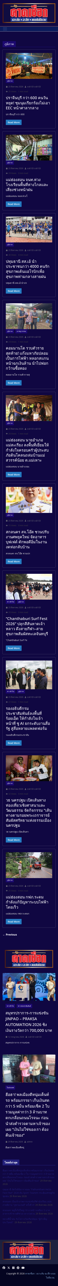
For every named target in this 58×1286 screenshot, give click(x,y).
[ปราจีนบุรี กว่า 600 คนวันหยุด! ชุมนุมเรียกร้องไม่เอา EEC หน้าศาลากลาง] (29, 66)
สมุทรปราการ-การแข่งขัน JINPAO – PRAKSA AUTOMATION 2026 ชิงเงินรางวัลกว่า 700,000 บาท (28, 1021)
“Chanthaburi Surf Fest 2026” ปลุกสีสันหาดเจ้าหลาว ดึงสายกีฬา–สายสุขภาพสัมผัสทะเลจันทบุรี (27, 626)
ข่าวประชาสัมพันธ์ (24, 1006)
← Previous (10, 934)
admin (30, 1141)
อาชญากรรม (21, 331)
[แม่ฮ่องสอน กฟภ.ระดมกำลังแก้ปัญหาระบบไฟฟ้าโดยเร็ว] (29, 865)
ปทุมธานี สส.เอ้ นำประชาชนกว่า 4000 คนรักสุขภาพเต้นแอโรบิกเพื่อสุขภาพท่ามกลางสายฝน (27, 269)
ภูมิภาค (10, 81)
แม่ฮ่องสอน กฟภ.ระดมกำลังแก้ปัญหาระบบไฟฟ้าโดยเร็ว (27, 902)
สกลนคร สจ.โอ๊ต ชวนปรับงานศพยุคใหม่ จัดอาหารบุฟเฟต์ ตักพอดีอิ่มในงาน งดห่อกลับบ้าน (27, 539)
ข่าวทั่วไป (10, 602)
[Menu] (5, 28)
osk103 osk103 (34, 86)
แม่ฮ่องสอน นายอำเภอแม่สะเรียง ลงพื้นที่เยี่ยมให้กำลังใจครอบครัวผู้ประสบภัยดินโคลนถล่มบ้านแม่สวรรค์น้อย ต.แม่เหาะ (27, 450)
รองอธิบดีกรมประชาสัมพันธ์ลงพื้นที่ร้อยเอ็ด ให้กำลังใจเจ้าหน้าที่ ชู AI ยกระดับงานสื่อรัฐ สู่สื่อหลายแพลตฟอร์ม (28, 718)
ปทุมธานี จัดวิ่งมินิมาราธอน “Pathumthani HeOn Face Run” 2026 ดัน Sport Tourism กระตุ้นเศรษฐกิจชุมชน (29, 1193)
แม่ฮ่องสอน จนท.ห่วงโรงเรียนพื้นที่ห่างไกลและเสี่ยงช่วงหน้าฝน (27, 184)
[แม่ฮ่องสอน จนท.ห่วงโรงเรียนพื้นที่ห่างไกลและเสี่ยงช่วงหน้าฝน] (29, 148)
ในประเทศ (10, 1087)
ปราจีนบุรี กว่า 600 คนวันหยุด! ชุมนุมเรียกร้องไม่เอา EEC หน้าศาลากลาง (28, 102)
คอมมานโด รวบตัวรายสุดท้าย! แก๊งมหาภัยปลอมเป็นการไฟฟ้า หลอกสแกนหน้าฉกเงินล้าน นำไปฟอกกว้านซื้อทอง (27, 358)
